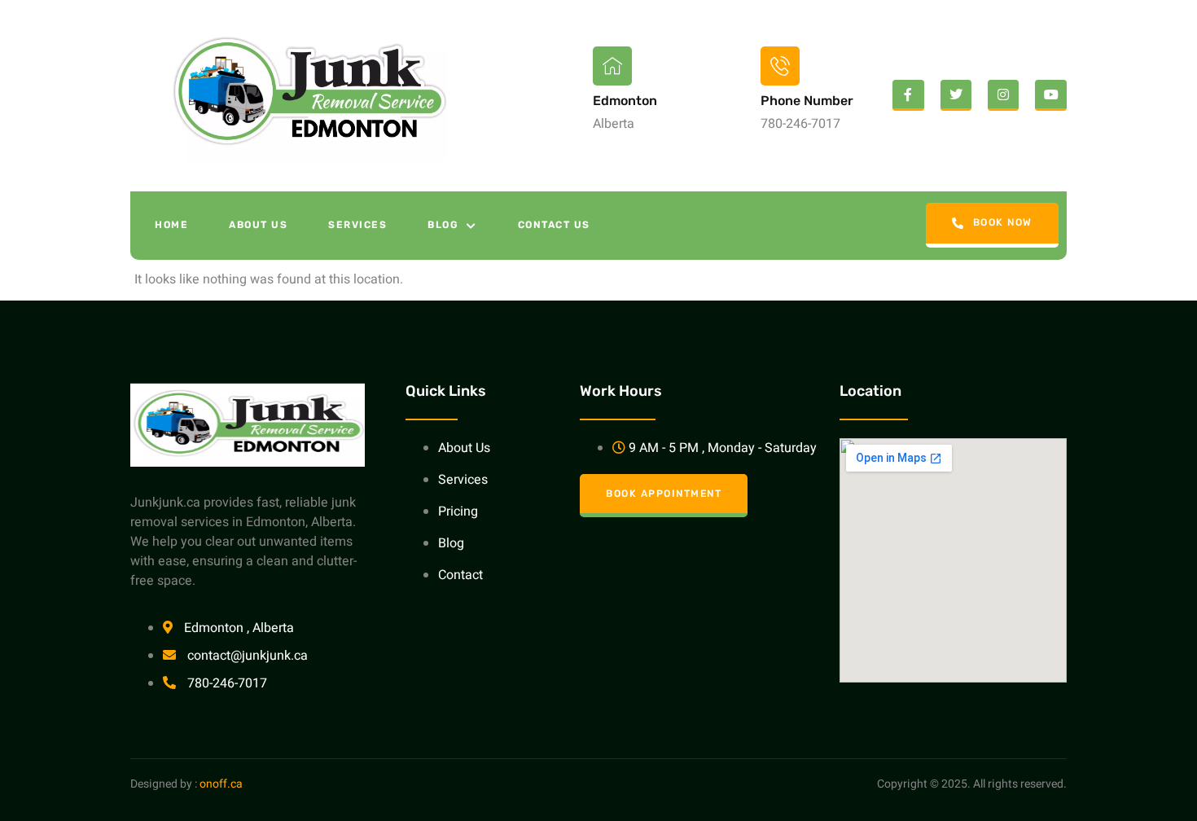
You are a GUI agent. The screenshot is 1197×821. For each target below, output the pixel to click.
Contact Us (554, 224)
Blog (443, 224)
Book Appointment (663, 493)
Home (171, 224)
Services (357, 224)
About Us (258, 224)
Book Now (1003, 222)
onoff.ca (221, 783)
